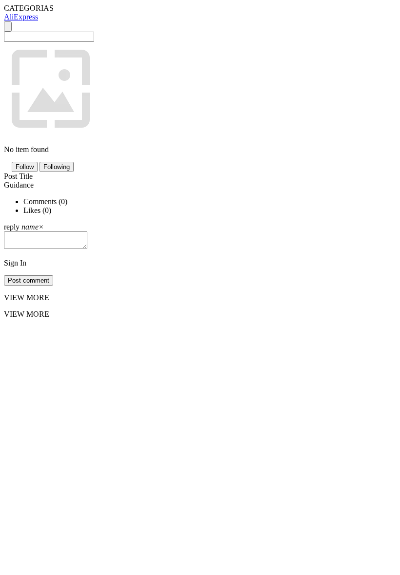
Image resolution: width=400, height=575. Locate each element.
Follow (25, 167)
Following (56, 167)
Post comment (28, 280)
